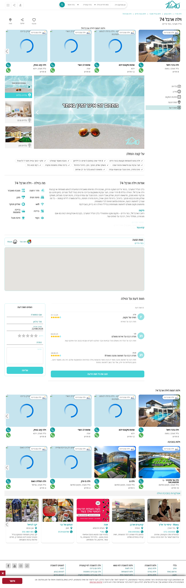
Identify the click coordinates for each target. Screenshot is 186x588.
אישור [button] (12, 581)
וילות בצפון (152, 568)
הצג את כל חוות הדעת (98, 373)
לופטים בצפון (59, 571)
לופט (62, 568)
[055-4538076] (8, 65)
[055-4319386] (96, 65)
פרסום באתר (172, 571)
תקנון (175, 575)
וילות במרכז (152, 571)
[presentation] (6, 51)
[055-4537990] (96, 481)
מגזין (175, 568)
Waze (9, 241)
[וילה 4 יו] (173, 5)
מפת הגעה (173, 102)
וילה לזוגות (129, 568)
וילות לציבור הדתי (126, 575)
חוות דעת (173, 107)
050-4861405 (28, 531)
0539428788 (63, 531)
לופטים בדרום (59, 575)
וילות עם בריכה (95, 568)
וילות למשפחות (127, 571)
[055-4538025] (141, 481)
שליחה (25, 370)
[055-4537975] (52, 481)
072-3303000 (169, 531)
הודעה (39, 349)
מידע (175, 91)
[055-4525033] (52, 65)
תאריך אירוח (37, 326)
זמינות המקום (171, 96)
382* (102, 531)
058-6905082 (134, 531)
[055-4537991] (141, 65)
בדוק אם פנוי (141, 70)
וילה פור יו (178, 14)
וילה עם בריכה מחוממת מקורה (89, 575)
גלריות (175, 86)
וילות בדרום (152, 575)
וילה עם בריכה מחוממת (92, 571)
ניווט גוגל (23, 241)
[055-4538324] (8, 481)
